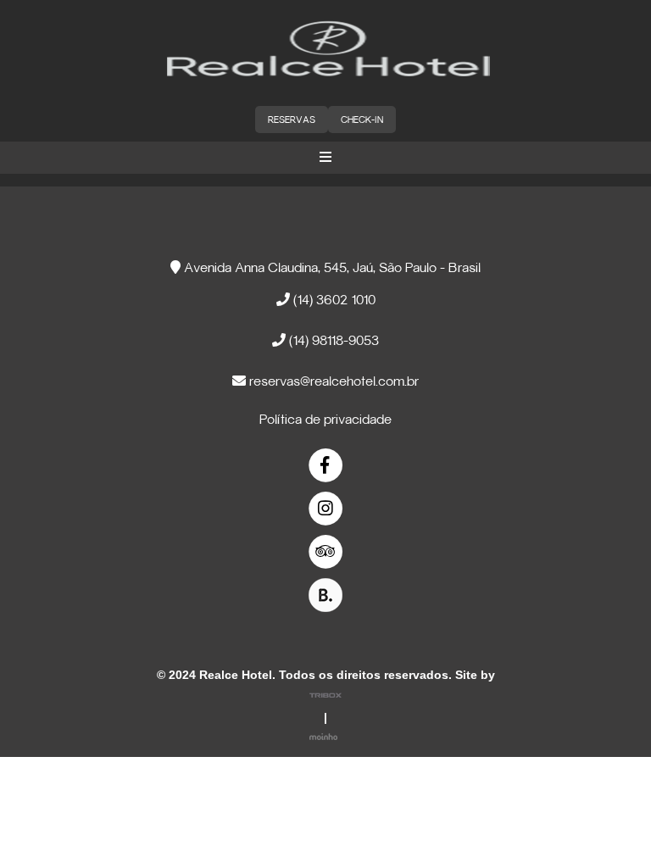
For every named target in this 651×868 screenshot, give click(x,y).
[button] (325, 158)
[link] (326, 465)
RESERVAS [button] (291, 120)
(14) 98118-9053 (332, 342)
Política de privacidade (325, 420)
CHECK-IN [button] (362, 120)
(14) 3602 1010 (333, 301)
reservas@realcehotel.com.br (332, 382)
